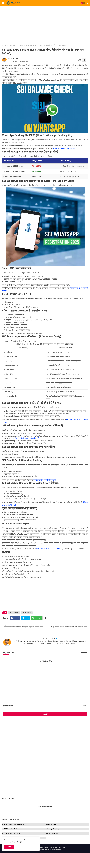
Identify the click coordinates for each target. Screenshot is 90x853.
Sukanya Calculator (53, 829)
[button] (83, 3)
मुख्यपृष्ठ (4, 45)
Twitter (27, 618)
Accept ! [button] (9, 847)
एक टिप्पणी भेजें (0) (45, 714)
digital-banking (14, 612)
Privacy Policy (44, 847)
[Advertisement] (45, 24)
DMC (68, 847)
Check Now (16, 842)
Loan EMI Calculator (53, 833)
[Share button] (45, 618)
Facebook (16, 618)
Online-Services (13, 45)
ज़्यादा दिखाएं (84, 653)
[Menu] (3, 3)
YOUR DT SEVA (49, 638)
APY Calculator (52, 824)
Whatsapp (37, 618)
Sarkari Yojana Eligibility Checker (13, 824)
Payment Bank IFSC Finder (11, 833)
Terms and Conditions (57, 847)
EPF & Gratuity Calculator (11, 829)
